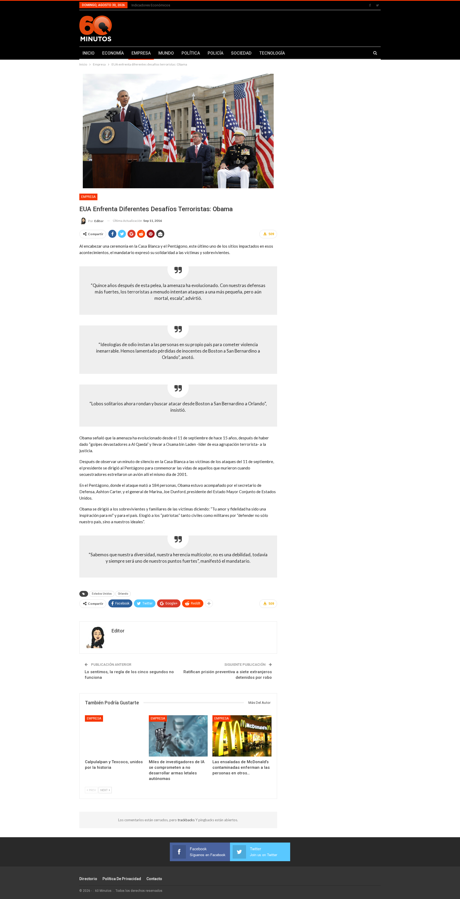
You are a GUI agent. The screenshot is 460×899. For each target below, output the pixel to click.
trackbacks (186, 820)
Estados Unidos (102, 593)
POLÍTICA (191, 53)
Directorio (88, 879)
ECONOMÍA (113, 53)
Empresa (88, 197)
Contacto (154, 879)
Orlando (123, 593)
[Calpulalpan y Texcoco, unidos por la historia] (114, 736)
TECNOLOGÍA (272, 53)
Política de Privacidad (121, 879)
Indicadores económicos (151, 5)
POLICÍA (215, 53)
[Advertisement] (282, 27)
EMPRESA (141, 53)
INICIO (89, 53)
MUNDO (166, 53)
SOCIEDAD (241, 53)
